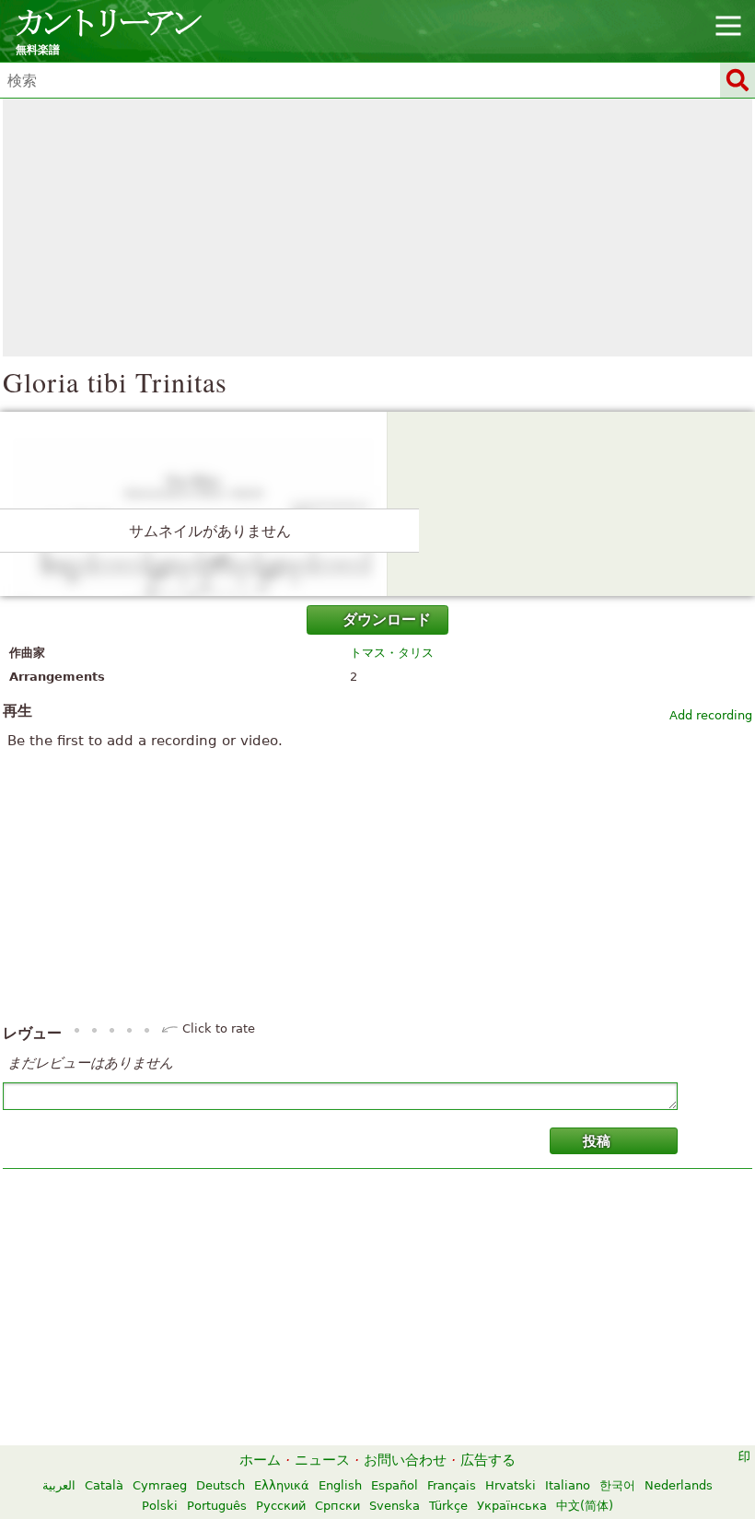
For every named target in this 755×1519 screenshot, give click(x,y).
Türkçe (448, 1506)
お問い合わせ (405, 1460)
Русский (281, 1506)
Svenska (394, 1506)
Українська (512, 1506)
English (340, 1485)
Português (217, 1506)
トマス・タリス (392, 653)
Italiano (567, 1485)
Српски (337, 1506)
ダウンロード (387, 619)
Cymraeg (160, 1485)
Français (451, 1485)
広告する (488, 1460)
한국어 (617, 1485)
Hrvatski (510, 1485)
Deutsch (220, 1485)
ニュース (322, 1460)
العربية (59, 1485)
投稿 (596, 1141)
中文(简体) (584, 1506)
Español (394, 1485)
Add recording (710, 715)
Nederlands (679, 1485)
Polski (160, 1506)
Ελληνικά (281, 1485)
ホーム (260, 1460)
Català (104, 1485)
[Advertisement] (377, 227)
